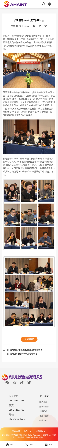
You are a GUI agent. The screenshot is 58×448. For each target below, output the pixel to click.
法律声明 (16, 431)
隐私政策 (27, 431)
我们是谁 (43, 402)
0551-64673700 (16, 410)
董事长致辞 (44, 407)
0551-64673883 (16, 401)
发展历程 (43, 411)
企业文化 (43, 420)
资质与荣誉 (44, 416)
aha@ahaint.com (17, 419)
